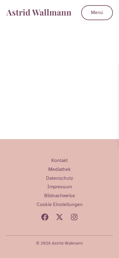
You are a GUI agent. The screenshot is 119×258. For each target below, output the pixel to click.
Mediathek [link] (59, 169)
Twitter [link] (59, 217)
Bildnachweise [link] (59, 196)
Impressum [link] (59, 187)
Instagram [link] (74, 217)
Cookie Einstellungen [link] (60, 204)
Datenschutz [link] (59, 178)
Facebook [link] (45, 217)
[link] (113, 70)
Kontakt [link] (59, 160)
